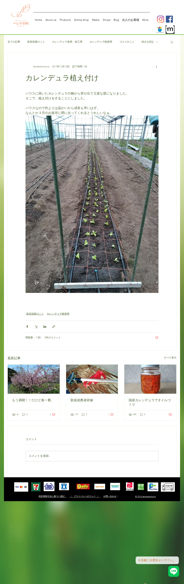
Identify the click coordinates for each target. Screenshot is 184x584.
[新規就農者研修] (92, 379)
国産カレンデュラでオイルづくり (150, 402)
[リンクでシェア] (53, 326)
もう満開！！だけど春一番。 (33, 400)
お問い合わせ (110, 496)
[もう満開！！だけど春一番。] (34, 379)
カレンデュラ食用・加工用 (67, 41)
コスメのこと (126, 41)
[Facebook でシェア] (27, 326)
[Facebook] (169, 19)
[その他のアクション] (156, 67)
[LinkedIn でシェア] (45, 326)
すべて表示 (170, 357)
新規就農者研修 (81, 400)
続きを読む (148, 41)
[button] (172, 42)
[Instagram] (160, 19)
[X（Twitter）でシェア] (36, 326)
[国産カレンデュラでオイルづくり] (150, 379)
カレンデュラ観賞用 (100, 41)
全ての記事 (14, 41)
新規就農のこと (36, 41)
